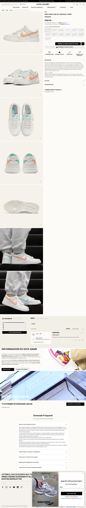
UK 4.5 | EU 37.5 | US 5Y (61, 35)
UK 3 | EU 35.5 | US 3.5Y (81, 30)
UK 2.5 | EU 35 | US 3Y (75, 30)
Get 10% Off (71, 493)
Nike (7, 10)
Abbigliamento (51, 7)
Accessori (63, 7)
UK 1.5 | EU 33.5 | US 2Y (61, 30)
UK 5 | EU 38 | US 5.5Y (68, 35)
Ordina (68, 328)
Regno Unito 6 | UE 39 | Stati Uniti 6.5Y (81, 35)
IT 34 (69, 31)
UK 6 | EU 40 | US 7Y (48, 39)
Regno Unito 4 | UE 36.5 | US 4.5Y (55, 35)
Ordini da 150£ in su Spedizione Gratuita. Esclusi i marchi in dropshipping (68, 1)
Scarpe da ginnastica (37, 7)
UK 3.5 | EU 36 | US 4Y (48, 35)
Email (61, 487)
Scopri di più (64, 22)
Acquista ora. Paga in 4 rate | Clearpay (35, 1)
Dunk (11, 10)
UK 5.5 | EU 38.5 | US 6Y (75, 35)
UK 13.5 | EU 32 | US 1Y (48, 30)
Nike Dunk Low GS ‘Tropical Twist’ (43, 339)
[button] (38, 7)
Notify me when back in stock (68, 44)
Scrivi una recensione (17, 333)
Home (3, 10)
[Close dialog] (83, 473)
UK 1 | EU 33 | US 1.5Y (55, 30)
